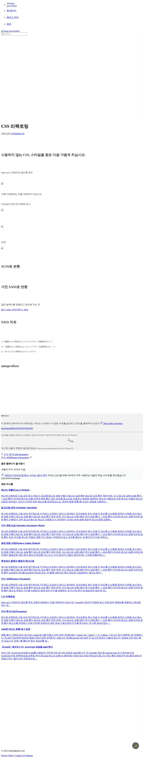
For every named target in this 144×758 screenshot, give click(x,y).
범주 (9, 24)
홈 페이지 (11, 10)
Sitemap (29, 755)
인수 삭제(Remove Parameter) (15, 457)
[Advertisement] (12, 77)
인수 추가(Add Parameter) (15, 454)
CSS (22, 134)
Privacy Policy (7, 755)
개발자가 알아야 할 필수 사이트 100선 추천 (25, 475)
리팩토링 (15, 134)
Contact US (20, 755)
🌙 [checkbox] (135, 746)
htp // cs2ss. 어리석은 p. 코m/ (14, 309)
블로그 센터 (13, 17)
